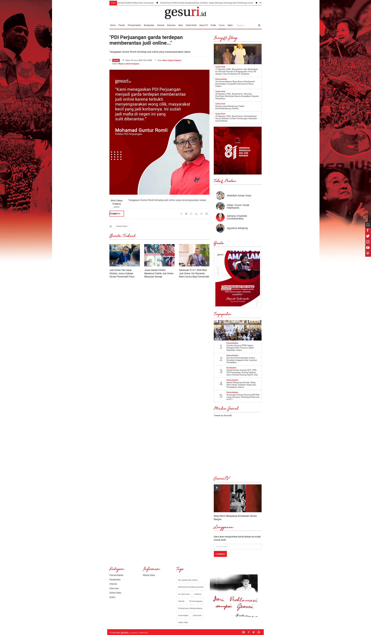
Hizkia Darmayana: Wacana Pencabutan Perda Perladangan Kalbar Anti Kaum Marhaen (248, 3)
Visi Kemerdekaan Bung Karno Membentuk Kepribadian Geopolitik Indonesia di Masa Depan (235, 83)
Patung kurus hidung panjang (190, 608)
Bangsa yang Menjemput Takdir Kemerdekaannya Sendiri (229, 107)
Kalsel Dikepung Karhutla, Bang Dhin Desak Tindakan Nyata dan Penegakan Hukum (241, 384)
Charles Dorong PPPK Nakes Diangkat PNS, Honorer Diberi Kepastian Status (240, 347)
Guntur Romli (121, 226)
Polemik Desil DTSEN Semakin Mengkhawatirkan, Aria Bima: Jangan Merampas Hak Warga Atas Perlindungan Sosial (161, 3)
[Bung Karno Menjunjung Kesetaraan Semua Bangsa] (238, 498)
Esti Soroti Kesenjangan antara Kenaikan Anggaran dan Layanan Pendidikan (242, 360)
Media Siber (149, 575)
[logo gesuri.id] (185, 12)
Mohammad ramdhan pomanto (190, 587)
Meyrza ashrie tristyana (128, 64)
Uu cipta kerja (184, 594)
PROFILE (116, 214)
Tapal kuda (197, 615)
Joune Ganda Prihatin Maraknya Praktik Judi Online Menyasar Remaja (158, 273)
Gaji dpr (181, 601)
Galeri (230, 25)
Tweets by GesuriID (223, 415)
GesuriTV (203, 25)
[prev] (206, 263)
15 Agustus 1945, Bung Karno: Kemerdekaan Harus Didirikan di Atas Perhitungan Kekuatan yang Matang (236, 118)
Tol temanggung (195, 601)
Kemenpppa (183, 615)
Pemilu (122, 25)
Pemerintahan (134, 25)
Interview (171, 25)
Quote (222, 25)
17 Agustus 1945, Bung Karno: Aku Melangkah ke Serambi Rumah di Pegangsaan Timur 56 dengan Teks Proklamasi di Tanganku (236, 71)
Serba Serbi (191, 25)
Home (113, 25)
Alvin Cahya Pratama (171, 60)
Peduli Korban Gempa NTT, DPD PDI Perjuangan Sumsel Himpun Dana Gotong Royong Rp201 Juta (242, 372)
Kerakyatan (149, 25)
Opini (180, 25)
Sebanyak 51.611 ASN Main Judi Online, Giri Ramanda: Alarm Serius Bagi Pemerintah (194, 273)
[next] (112, 263)
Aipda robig (183, 622)
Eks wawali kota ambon (188, 580)
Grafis (213, 25)
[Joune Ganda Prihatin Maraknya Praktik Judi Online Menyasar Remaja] (159, 255)
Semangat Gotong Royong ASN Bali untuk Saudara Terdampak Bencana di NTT (243, 397)
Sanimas (197, 594)
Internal (160, 25)
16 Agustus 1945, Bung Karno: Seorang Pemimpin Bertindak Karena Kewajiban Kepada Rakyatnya (237, 96)
